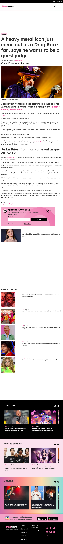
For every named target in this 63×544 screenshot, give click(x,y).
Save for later (15, 63)
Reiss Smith (18, 60)
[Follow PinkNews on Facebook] (50, 528)
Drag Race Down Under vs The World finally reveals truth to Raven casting (41, 328)
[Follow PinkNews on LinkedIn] (47, 536)
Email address (14, 216)
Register (59, 1)
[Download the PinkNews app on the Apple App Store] (42, 518)
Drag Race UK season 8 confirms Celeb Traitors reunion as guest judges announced (40, 295)
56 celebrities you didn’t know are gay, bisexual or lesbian (41, 235)
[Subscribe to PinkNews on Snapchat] (54, 532)
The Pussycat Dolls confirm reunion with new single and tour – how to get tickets (43, 467)
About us (22, 525)
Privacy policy (36, 531)
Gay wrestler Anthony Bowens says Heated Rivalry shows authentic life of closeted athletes (43, 505)
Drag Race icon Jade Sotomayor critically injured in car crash (39, 360)
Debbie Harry (36, 141)
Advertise (23, 536)
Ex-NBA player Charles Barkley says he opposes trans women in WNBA (16, 429)
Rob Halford (19, 204)
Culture (4, 34)
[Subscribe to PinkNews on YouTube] (47, 532)
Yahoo (3, 115)
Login (53, 1)
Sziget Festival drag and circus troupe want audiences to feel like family (16, 504)
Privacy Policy (27, 223)
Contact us (23, 532)
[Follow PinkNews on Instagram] (50, 532)
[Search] (55, 6)
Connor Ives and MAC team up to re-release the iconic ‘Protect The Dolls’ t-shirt (16, 468)
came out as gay (11, 157)
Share (5, 63)
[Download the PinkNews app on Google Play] (53, 518)
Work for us (23, 539)
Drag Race (4, 204)
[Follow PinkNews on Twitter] (47, 528)
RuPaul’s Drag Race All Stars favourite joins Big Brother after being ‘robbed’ (41, 344)
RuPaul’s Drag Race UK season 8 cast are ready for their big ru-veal (41, 311)
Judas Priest (11, 204)
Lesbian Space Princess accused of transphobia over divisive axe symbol (42, 429)
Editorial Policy (24, 529)
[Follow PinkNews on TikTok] (54, 528)
